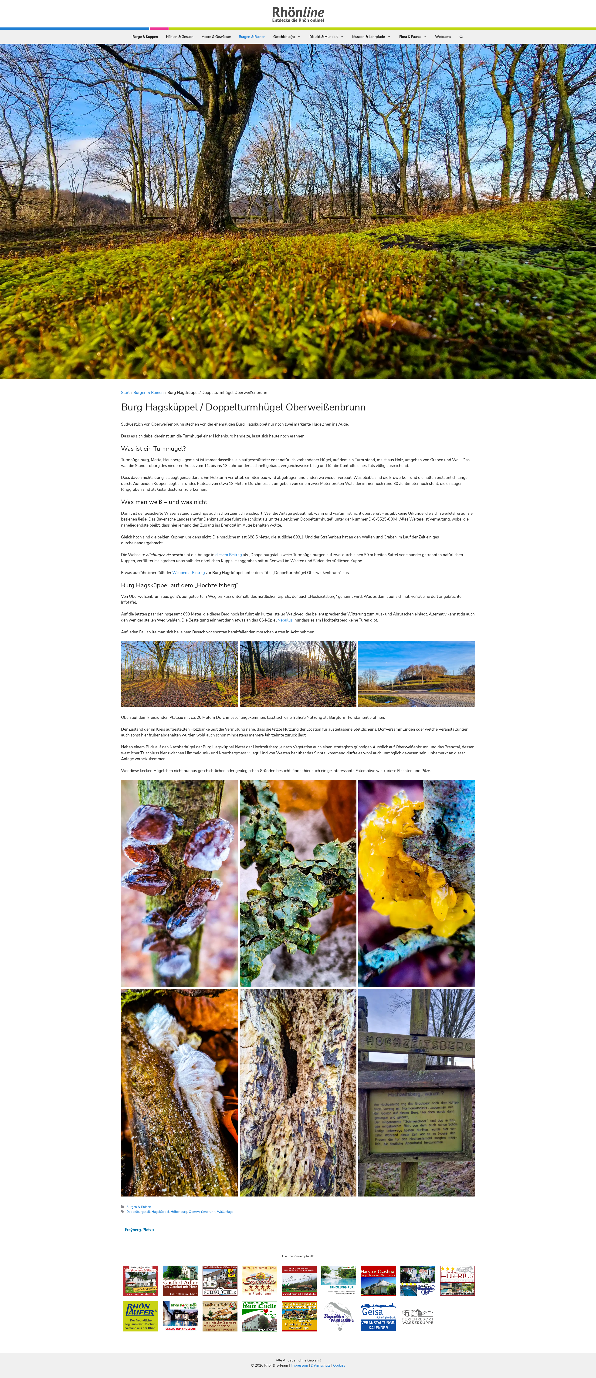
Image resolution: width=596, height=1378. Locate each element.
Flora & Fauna (410, 36)
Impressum (300, 1365)
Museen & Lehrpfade (368, 36)
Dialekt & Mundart (323, 36)
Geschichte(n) (284, 36)
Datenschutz (320, 1365)
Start (125, 392)
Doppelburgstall (138, 1211)
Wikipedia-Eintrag (188, 572)
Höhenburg (179, 1211)
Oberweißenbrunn (202, 1211)
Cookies (339, 1365)
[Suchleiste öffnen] (461, 37)
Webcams (443, 36)
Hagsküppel (160, 1211)
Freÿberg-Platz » (139, 1230)
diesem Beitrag (229, 555)
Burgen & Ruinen (252, 36)
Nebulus (285, 620)
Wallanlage (225, 1211)
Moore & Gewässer (216, 36)
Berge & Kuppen (145, 36)
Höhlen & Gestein (179, 36)
